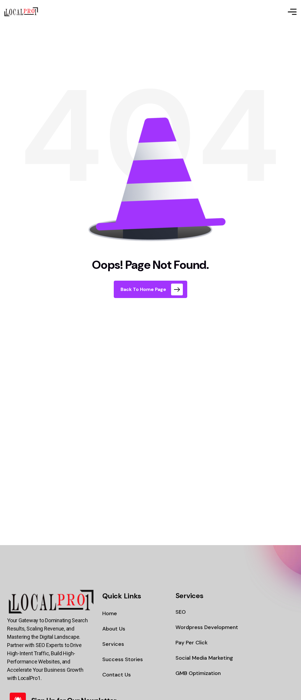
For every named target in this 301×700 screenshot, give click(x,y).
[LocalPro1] (21, 11)
